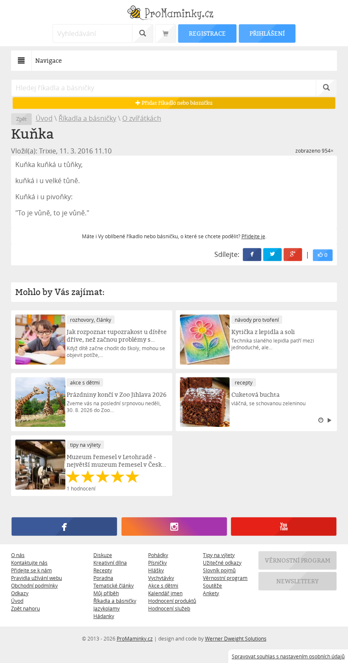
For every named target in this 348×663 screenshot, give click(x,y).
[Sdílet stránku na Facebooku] (252, 254)
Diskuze (102, 555)
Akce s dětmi (163, 585)
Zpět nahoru (25, 608)
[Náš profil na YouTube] (283, 527)
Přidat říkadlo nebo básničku (176, 102)
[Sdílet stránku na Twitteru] (272, 254)
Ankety (211, 593)
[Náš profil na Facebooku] (64, 527)
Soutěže (212, 585)
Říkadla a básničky (87, 118)
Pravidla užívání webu (36, 577)
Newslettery (297, 581)
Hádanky (103, 616)
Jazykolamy (106, 608)
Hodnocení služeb (169, 608)
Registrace (207, 33)
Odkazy (19, 593)
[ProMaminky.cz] (174, 13)
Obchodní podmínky (34, 585)
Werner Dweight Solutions (236, 638)
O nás (18, 555)
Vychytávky (161, 577)
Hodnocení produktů (172, 600)
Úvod (44, 118)
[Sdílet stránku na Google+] (292, 254)
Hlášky (156, 570)
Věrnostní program (225, 577)
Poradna (103, 577)
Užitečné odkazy (222, 562)
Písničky (157, 562)
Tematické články (113, 585)
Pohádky (158, 555)
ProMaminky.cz (135, 638)
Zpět (21, 119)
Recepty (102, 570)
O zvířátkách (141, 118)
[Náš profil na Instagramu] (174, 527)
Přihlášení (267, 33)
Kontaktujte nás (29, 562)
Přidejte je (253, 236)
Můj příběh (106, 593)
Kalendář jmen (165, 593)
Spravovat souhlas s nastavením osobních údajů (288, 656)
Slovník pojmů (219, 570)
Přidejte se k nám (31, 570)
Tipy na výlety (219, 555)
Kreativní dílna (110, 562)
